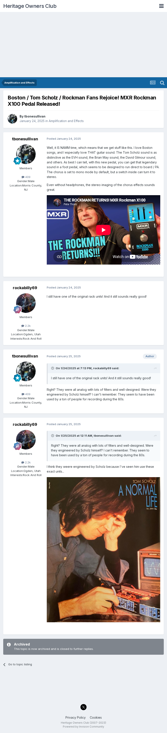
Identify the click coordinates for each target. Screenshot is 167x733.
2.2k (27, 325)
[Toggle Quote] (53, 368)
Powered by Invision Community (83, 726)
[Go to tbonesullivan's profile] (12, 119)
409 (27, 177)
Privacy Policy (75, 717)
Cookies (96, 717)
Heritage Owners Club (29, 6)
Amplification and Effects (66, 121)
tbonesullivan (34, 116)
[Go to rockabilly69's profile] (26, 303)
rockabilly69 (25, 287)
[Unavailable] (103, 549)
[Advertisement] (83, 44)
